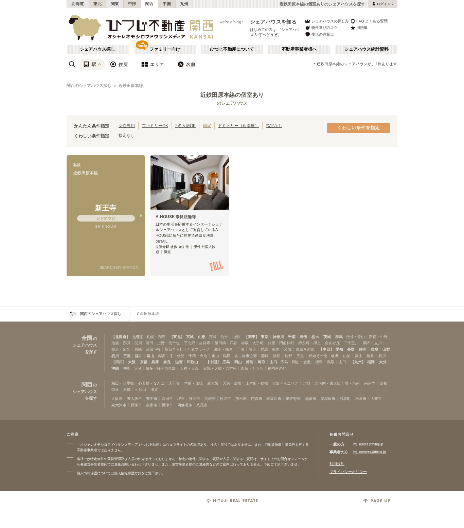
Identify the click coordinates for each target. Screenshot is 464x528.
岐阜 (374, 349)
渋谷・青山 (355, 337)
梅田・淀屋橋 (122, 383)
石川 (115, 356)
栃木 (315, 337)
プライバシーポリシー (348, 472)
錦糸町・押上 (309, 343)
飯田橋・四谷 (226, 343)
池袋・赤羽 (120, 343)
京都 (143, 362)
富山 (150, 356)
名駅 (161, 356)
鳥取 (261, 362)
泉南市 (151, 405)
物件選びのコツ (324, 27)
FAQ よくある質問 (372, 21)
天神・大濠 (189, 368)
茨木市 (241, 399)
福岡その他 (277, 368)
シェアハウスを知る (273, 21)
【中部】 (326, 349)
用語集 (362, 27)
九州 (184, 3)
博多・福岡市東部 (161, 368)
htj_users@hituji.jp (368, 444)
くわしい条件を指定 (358, 127)
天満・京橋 (231, 383)
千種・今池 (198, 356)
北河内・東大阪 (328, 383)
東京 (264, 337)
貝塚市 (136, 405)
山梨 (386, 349)
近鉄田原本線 (131, 85)
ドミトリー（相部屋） (238, 125)
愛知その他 (317, 356)
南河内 (369, 383)
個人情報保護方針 (127, 473)
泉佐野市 (293, 399)
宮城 (190, 337)
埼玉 (303, 337)
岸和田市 (327, 399)
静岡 (363, 349)
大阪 (132, 362)
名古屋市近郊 (245, 356)
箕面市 (194, 399)
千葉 (292, 337)
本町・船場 (193, 383)
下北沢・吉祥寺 (197, 343)
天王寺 (174, 383)
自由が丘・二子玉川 (342, 343)
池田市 (310, 399)
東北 (97, 3)
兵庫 (155, 362)
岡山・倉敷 (301, 362)
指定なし (274, 125)
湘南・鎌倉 (223, 349)
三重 (127, 356)
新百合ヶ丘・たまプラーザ (187, 349)
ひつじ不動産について (232, 49)
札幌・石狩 (155, 337)
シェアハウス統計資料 (366, 49)
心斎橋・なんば (151, 383)
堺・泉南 (352, 383)
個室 (207, 125)
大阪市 (117, 399)
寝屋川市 (273, 399)
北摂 (306, 383)
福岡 (371, 362)
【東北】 (176, 337)
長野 (351, 349)
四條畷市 (184, 405)
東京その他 (305, 349)
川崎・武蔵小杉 (148, 349)
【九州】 (358, 362)
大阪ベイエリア (285, 383)
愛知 (339, 349)
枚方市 (225, 399)
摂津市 (167, 405)
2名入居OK (185, 125)
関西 (149, 3)
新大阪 (212, 383)
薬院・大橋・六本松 (220, 368)
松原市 (361, 399)
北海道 (77, 3)
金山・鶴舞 (221, 356)
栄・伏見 (176, 356)
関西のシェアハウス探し (89, 85)
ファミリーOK (155, 125)
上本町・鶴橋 (257, 383)
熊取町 (345, 399)
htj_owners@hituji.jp (369, 452)
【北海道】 (120, 337)
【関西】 (118, 362)
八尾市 (202, 405)
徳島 (249, 362)
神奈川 (278, 337)
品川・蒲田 (144, 343)
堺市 (181, 399)
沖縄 (115, 368)
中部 (132, 3)
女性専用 (127, 125)
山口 (273, 362)
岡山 (238, 362)
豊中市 (151, 399)
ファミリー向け (164, 49)
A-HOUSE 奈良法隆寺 (176, 216)
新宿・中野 (378, 337)
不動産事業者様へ (299, 49)
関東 (115, 3)
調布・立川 (372, 343)
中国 (167, 3)
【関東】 (251, 337)
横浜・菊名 (120, 349)
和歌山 (192, 362)
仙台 (224, 337)
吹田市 (167, 399)
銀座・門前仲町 (281, 343)
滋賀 (179, 362)
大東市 (376, 399)
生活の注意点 (322, 34)
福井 (138, 356)
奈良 (167, 362)
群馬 (339, 337)
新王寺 (106, 208)
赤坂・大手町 (252, 343)
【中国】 (213, 362)
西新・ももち (252, 368)
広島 (226, 362)
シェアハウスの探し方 (330, 21)
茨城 (327, 337)
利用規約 (336, 464)
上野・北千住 (168, 343)
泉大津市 (118, 405)
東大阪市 (134, 399)
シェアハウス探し (97, 49)
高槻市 (210, 399)
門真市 (256, 399)
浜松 (277, 356)
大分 (383, 362)
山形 (202, 337)
